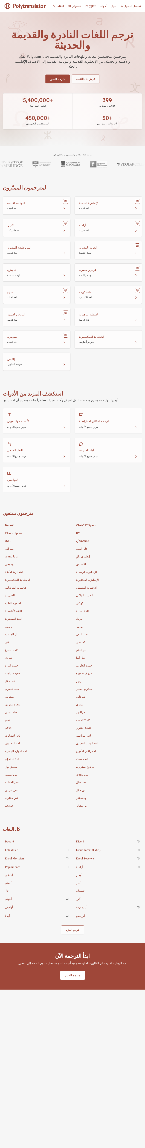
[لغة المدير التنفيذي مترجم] (108, 743)
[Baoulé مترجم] (37, 841)
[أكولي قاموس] (67, 898)
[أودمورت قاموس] (138, 907)
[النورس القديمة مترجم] (36, 317)
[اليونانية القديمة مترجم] (36, 205)
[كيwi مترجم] (37, 727)
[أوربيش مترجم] (108, 916)
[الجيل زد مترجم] (37, 595)
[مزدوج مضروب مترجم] (108, 766)
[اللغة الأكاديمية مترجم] (37, 611)
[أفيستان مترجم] (108, 890)
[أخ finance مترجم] (108, 541)
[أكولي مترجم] (37, 899)
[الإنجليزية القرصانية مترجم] (37, 587)
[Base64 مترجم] (37, 525)
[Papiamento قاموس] (67, 867)
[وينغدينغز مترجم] (108, 798)
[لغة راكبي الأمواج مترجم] (108, 751)
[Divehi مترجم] (108, 841)
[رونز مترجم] (108, 681)
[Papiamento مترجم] (37, 867)
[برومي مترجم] (37, 626)
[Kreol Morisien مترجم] (37, 858)
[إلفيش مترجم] (36, 362)
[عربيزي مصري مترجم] (108, 272)
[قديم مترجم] (37, 720)
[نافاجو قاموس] (65, 290)
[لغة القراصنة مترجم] (108, 735)
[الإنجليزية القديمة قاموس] (137, 201)
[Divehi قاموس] (138, 841)
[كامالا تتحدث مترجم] (108, 720)
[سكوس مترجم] (37, 696)
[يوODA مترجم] (37, 805)
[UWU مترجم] (37, 541)
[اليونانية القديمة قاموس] (65, 201)
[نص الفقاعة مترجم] (37, 782)
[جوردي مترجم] (37, 657)
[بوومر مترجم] (108, 626)
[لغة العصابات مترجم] (37, 735)
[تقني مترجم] (37, 642)
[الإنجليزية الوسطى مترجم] (108, 587)
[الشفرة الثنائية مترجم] (37, 603)
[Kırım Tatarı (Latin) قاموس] (138, 850)
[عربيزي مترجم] (36, 272)
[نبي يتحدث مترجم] (108, 774)
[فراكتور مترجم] (108, 712)
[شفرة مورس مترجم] (37, 704)
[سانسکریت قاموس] (137, 290)
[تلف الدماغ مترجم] (37, 650)
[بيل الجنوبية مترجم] (37, 634)
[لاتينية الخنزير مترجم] (108, 727)
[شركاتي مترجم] (108, 696)
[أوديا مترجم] (37, 916)
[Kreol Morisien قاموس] (67, 858)
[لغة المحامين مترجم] (37, 743)
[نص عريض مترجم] (37, 790)
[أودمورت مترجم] (108, 907)
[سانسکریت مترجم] (108, 295)
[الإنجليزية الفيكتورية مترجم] (108, 579)
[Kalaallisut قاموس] (67, 850)
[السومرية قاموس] (65, 335)
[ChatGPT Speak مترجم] (108, 525)
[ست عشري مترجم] (37, 689)
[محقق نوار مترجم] (37, 766)
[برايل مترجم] (108, 618)
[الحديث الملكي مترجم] (108, 595)
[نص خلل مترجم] (108, 782)
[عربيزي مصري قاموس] (137, 268)
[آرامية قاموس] (137, 223)
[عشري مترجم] (108, 704)
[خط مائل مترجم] (37, 681)
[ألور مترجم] (108, 899)
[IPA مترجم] (108, 533)
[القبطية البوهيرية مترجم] (108, 317)
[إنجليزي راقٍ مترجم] (108, 556)
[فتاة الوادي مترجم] (37, 712)
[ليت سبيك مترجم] (108, 759)
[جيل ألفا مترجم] (108, 657)
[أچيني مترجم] (37, 883)
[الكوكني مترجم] (108, 603)
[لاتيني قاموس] (65, 223)
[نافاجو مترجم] (36, 295)
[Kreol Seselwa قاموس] (138, 858)
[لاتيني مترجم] (36, 228)
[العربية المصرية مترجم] (108, 250)
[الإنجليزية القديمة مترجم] (108, 205)
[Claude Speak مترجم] (37, 533)
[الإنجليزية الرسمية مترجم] (108, 572)
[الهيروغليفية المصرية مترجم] (36, 250)
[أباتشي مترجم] (37, 875)
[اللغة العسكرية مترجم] (37, 618)
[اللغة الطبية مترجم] (108, 611)
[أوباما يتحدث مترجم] (37, 556)
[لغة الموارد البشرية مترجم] (37, 751)
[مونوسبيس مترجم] (37, 774)
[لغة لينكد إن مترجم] (37, 759)
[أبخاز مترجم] (108, 875)
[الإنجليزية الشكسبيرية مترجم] (108, 339)
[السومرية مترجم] (36, 339)
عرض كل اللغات (85, 79)
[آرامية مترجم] (108, 228)
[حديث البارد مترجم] (37, 665)
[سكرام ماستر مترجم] (108, 689)
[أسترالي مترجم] (37, 548)
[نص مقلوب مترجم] (37, 798)
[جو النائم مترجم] (108, 650)
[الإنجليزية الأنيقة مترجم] (37, 572)
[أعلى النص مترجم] (108, 548)
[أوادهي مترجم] (37, 907)
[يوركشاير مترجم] (108, 805)
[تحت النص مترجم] (108, 634)
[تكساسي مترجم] (108, 642)
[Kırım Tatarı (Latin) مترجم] (108, 850)
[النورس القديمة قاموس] (65, 312)
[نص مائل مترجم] (108, 790)
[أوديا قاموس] (67, 915)
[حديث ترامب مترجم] (37, 673)
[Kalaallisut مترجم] (37, 850)
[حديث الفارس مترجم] (108, 665)
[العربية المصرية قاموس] (137, 245)
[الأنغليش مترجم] (108, 564)
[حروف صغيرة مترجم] (108, 673)
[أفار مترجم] (108, 883)
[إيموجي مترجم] (37, 564)
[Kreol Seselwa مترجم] (108, 858)
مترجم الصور (57, 79)
